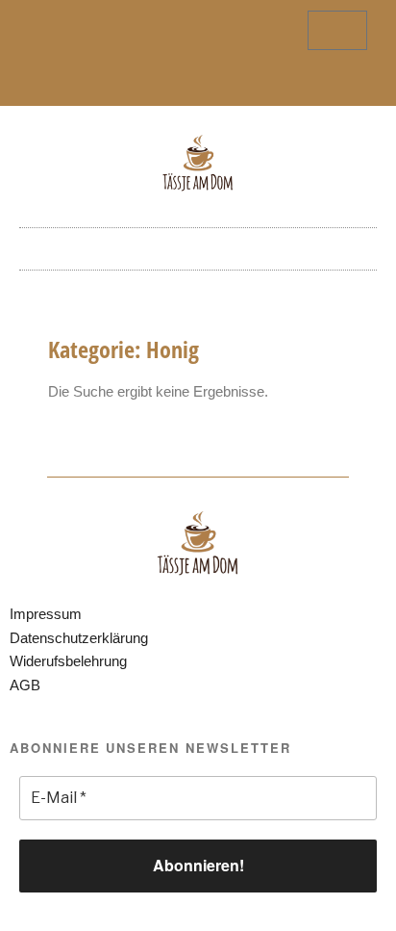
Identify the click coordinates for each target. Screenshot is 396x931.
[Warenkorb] (337, 30)
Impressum (46, 614)
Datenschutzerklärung (79, 638)
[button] (198, 244)
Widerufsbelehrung (68, 661)
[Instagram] (214, 82)
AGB (25, 685)
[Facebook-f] (182, 82)
